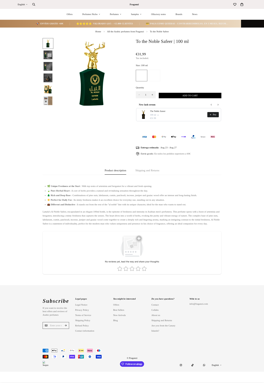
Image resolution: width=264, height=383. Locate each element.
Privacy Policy (82, 310)
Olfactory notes (158, 14)
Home (98, 31)
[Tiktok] (192, 365)
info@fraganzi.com (198, 304)
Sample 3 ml (154, 75)
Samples (135, 14)
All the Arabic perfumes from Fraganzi (125, 31)
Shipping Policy (82, 320)
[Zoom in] (121, 44)
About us (155, 315)
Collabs (155, 310)
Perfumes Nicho (90, 14)
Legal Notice (81, 305)
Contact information (84, 331)
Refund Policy (82, 325)
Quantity (140, 87)
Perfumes (114, 14)
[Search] (34, 4)
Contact (155, 305)
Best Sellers (118, 310)
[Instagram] (181, 365)
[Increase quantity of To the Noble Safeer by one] (152, 94)
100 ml (141, 75)
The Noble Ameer (157, 111)
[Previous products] (211, 105)
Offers (70, 14)
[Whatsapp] (204, 365)
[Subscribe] (65, 325)
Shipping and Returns (161, 320)
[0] (241, 4)
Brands (179, 14)
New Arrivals (119, 315)
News (194, 14)
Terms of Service (83, 315)
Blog (115, 320)
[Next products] (218, 105)
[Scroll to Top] (258, 366)
